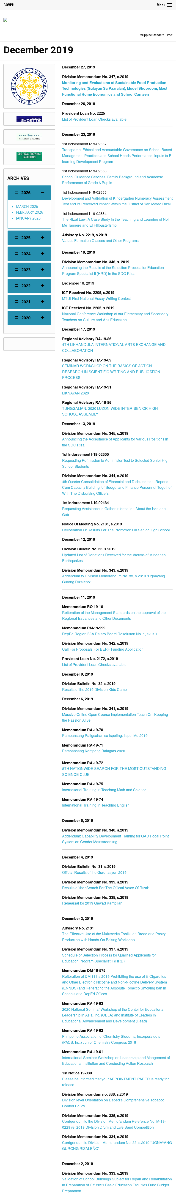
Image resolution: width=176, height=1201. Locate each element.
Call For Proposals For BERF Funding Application (102, 649)
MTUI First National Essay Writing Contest (96, 298)
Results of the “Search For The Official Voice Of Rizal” (105, 887)
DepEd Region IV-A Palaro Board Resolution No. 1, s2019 (109, 633)
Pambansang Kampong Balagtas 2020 (93, 750)
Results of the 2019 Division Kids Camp (94, 689)
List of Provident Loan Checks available (94, 119)
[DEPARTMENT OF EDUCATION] (5, 19)
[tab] (29, 192)
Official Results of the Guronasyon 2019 (94, 872)
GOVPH (8, 5)
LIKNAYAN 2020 (75, 393)
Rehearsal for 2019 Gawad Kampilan (92, 903)
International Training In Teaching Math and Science (104, 789)
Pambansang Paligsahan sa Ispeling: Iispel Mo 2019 (105, 735)
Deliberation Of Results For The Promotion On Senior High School (116, 530)
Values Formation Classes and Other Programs (100, 240)
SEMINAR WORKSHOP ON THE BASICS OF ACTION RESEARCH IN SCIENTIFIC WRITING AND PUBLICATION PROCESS (111, 371)
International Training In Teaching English (95, 805)
